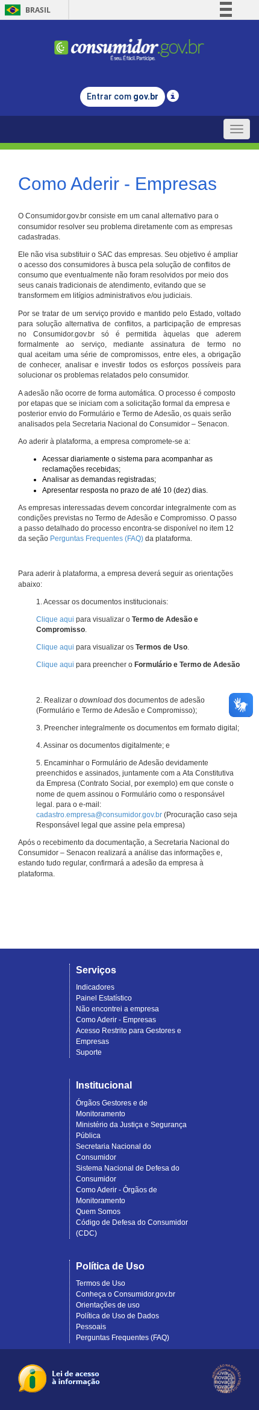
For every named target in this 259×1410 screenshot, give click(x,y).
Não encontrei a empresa (117, 1009)
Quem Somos (98, 1211)
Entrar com (122, 96)
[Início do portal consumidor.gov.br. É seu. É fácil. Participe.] (129, 44)
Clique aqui (55, 619)
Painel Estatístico (104, 998)
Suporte (89, 1052)
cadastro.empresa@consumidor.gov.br (99, 815)
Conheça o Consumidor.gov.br (125, 1294)
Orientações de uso (108, 1305)
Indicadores (95, 987)
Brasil (25, 10)
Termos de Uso (100, 1283)
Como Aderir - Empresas (116, 1020)
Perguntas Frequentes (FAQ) (96, 538)
